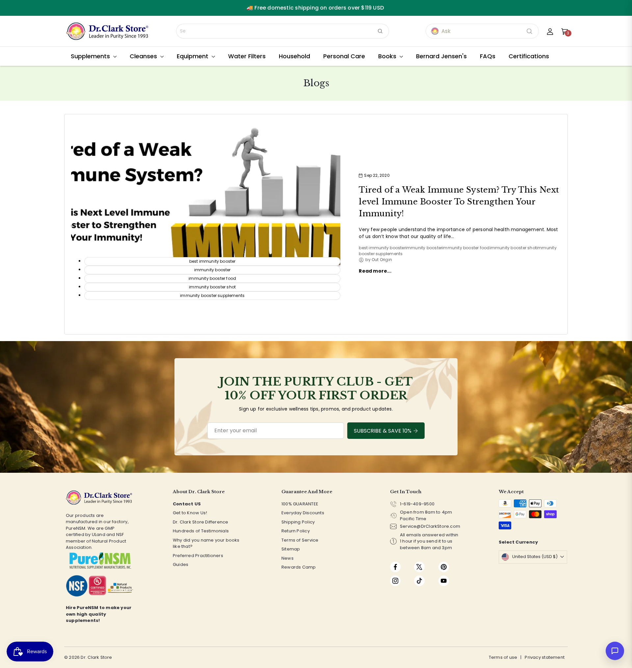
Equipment (193, 56)
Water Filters (247, 56)
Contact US (187, 504)
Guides (180, 564)
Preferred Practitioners (198, 555)
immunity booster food (465, 248)
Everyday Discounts (302, 513)
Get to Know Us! (190, 513)
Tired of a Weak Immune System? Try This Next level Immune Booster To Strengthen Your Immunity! (459, 201)
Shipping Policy (298, 522)
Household (294, 56)
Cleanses (144, 56)
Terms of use (503, 657)
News (287, 558)
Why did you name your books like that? (206, 543)
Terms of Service (299, 540)
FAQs (487, 56)
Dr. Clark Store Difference (200, 522)
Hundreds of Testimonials (201, 531)
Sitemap (290, 549)
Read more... (375, 271)
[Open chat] (615, 651)
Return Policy (295, 531)
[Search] (380, 31)
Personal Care (344, 56)
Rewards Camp (298, 567)
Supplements (91, 56)
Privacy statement (545, 657)
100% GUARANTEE (299, 504)
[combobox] (282, 31)
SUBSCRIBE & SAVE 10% (382, 431)
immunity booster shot (513, 248)
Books (388, 56)
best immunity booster (382, 248)
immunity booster (424, 248)
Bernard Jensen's (441, 56)
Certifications (529, 56)
